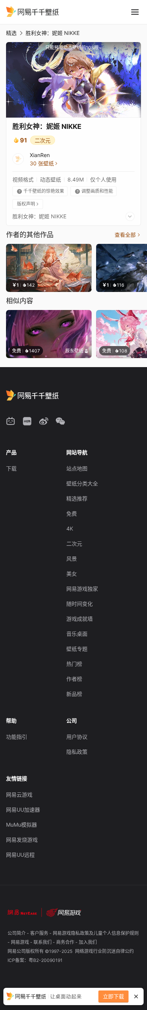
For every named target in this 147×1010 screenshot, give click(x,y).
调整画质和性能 (94, 191)
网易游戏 (20, 942)
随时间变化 (79, 603)
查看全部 (128, 234)
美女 (71, 573)
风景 (71, 558)
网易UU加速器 (23, 809)
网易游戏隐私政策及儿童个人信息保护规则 (96, 933)
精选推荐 (76, 498)
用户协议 (76, 736)
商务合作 (65, 942)
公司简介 (17, 933)
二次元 (43, 140)
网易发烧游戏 (22, 839)
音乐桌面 (76, 633)
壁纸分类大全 (82, 483)
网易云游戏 (19, 794)
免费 (71, 513)
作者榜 (74, 679)
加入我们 (88, 942)
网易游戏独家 (82, 588)
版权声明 (28, 204)
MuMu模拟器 (21, 824)
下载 (11, 468)
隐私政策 (76, 751)
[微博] (43, 421)
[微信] (60, 421)
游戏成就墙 (79, 618)
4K (69, 528)
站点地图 (76, 468)
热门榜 (74, 664)
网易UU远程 (20, 854)
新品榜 (74, 694)
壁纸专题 (76, 649)
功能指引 (16, 736)
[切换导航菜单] (135, 12)
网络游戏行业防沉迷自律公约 (104, 951)
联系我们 (43, 942)
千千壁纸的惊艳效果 (40, 191)
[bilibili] (10, 421)
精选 (11, 33)
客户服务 (39, 933)
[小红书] (27, 421)
